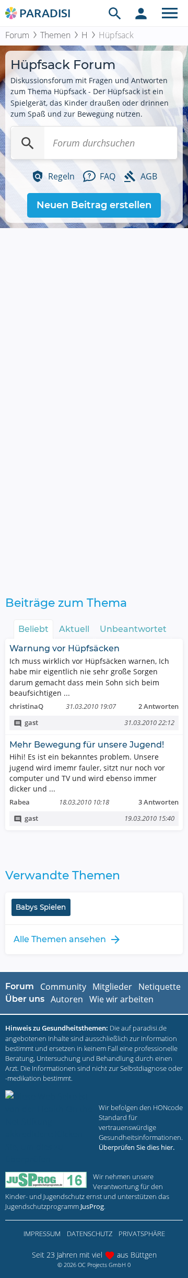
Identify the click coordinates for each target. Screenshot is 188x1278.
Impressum (42, 1233)
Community (63, 986)
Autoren (67, 999)
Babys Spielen (41, 907)
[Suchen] (27, 143)
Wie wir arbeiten (121, 999)
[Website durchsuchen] (115, 13)
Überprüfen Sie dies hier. (136, 1147)
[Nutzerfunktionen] (141, 13)
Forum (17, 35)
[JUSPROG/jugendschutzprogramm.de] (46, 1180)
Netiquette (159, 986)
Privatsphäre (142, 1233)
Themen (55, 35)
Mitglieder (112, 986)
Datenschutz (89, 1233)
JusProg (92, 1206)
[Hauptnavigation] (170, 13)
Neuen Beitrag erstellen (94, 205)
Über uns (24, 999)
